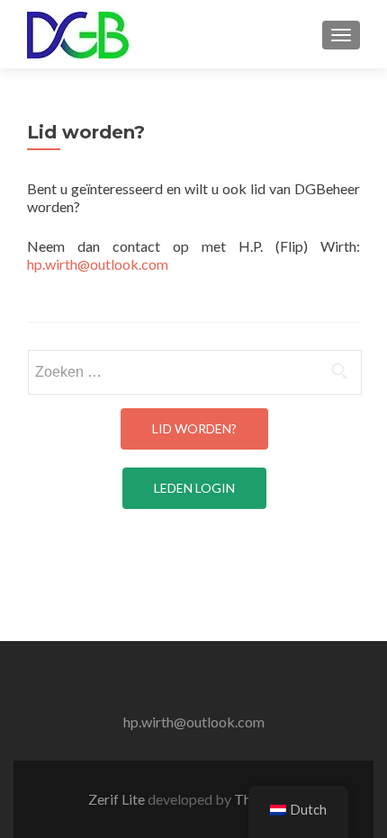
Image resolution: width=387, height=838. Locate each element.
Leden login (194, 487)
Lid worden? (194, 428)
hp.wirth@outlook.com (97, 263)
